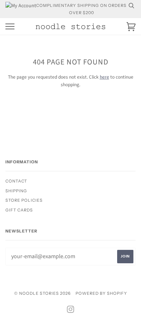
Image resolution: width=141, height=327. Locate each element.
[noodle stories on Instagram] (70, 310)
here (104, 77)
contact (16, 181)
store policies (24, 200)
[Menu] (9, 26)
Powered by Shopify (101, 293)
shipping (16, 190)
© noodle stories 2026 (42, 293)
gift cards (19, 210)
